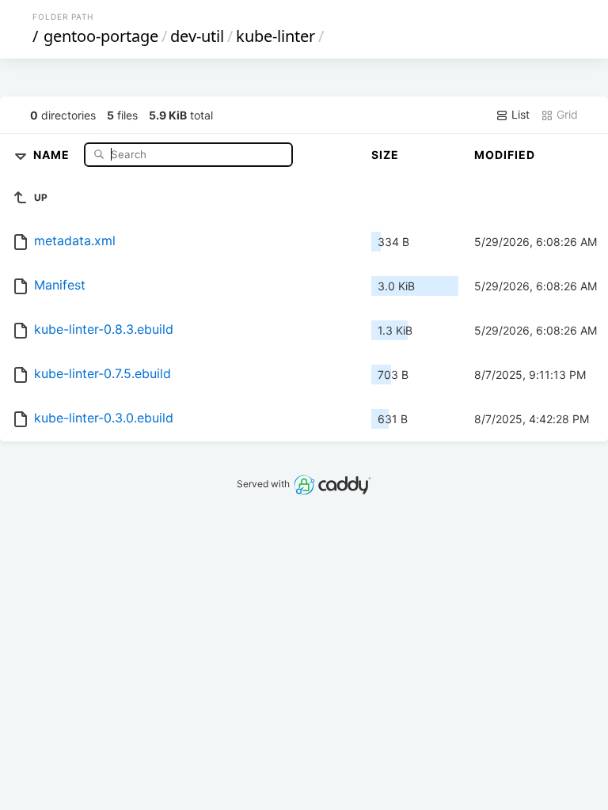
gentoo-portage (101, 36)
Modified (504, 154)
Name (53, 154)
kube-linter (275, 36)
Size (385, 154)
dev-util (197, 36)
